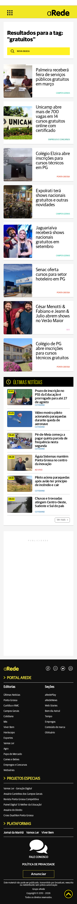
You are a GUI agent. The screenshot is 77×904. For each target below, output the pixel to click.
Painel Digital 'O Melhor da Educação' (23, 805)
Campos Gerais (11, 711)
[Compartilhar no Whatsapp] (70, 668)
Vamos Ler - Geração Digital (18, 788)
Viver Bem (9, 727)
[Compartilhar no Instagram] (55, 668)
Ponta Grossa (10, 700)
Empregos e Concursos (15, 765)
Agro (6, 749)
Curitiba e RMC (11, 705)
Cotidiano (8, 716)
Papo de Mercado (13, 754)
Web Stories (51, 705)
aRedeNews (51, 700)
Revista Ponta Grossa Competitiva (21, 799)
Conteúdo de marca (55, 727)
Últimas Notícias (12, 695)
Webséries (9, 770)
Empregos (50, 722)
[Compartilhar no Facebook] (48, 668)
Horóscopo (9, 732)
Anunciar (38, 874)
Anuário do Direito (13, 810)
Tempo (48, 716)
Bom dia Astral (52, 711)
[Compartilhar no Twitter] (63, 668)
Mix (5, 722)
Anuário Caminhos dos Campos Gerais (23, 794)
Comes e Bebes (11, 759)
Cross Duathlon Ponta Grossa (18, 815)
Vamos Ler (9, 743)
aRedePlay (50, 695)
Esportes (8, 738)
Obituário (50, 732)
